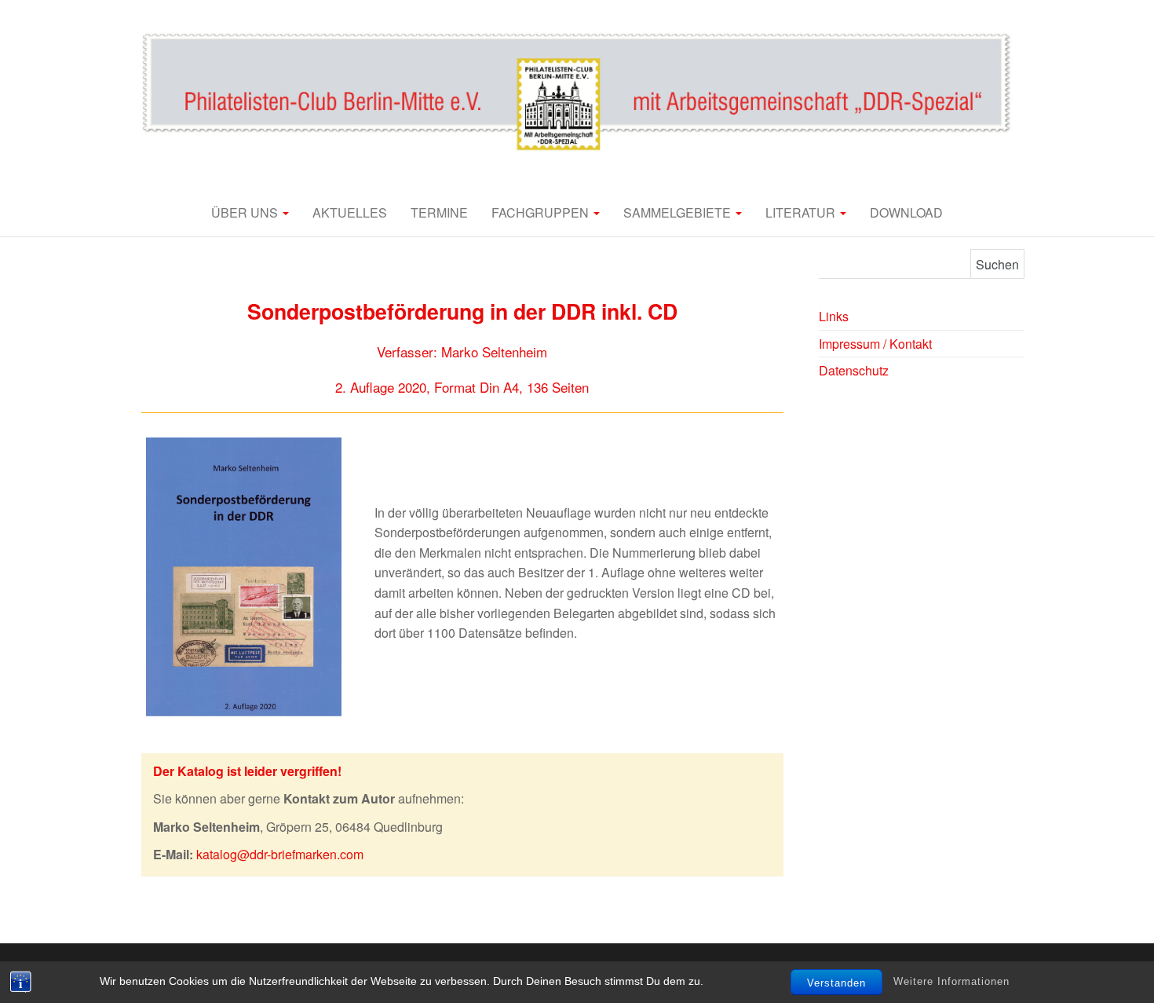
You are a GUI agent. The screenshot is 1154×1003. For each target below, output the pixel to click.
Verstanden (836, 983)
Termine (439, 212)
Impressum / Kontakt (875, 344)
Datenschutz (854, 370)
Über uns (246, 212)
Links (834, 316)
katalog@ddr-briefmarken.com (279, 854)
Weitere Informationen (951, 981)
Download (906, 212)
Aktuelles (349, 212)
